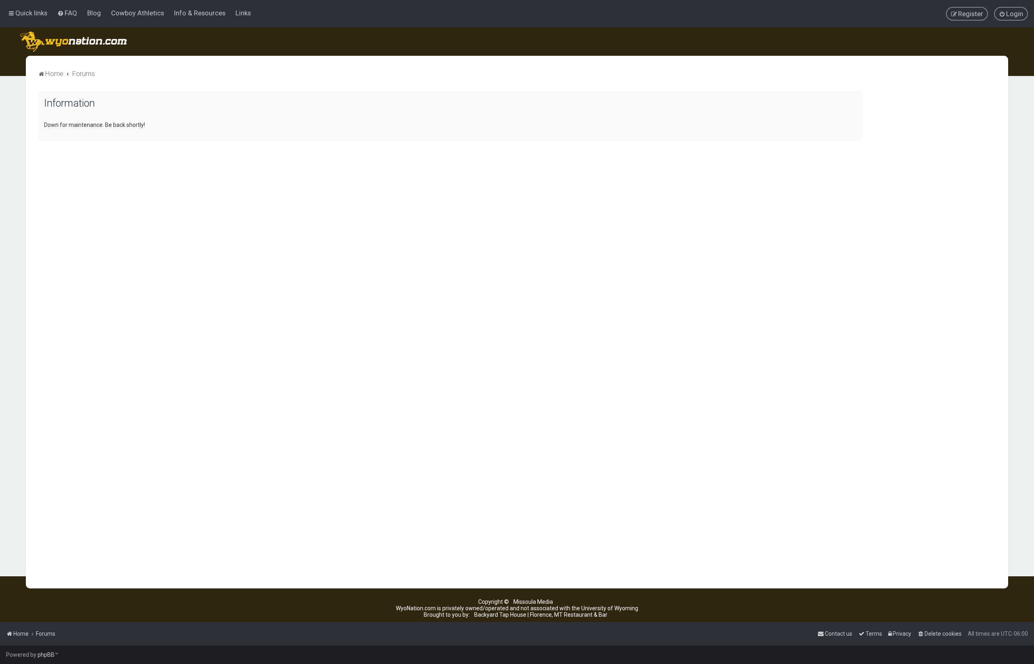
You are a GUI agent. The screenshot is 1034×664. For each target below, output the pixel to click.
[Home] (74, 42)
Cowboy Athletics (137, 13)
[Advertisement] (935, 212)
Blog (94, 13)
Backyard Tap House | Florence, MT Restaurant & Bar (540, 614)
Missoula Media (533, 602)
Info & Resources (199, 13)
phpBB (46, 654)
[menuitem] (67, 13)
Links (243, 13)
